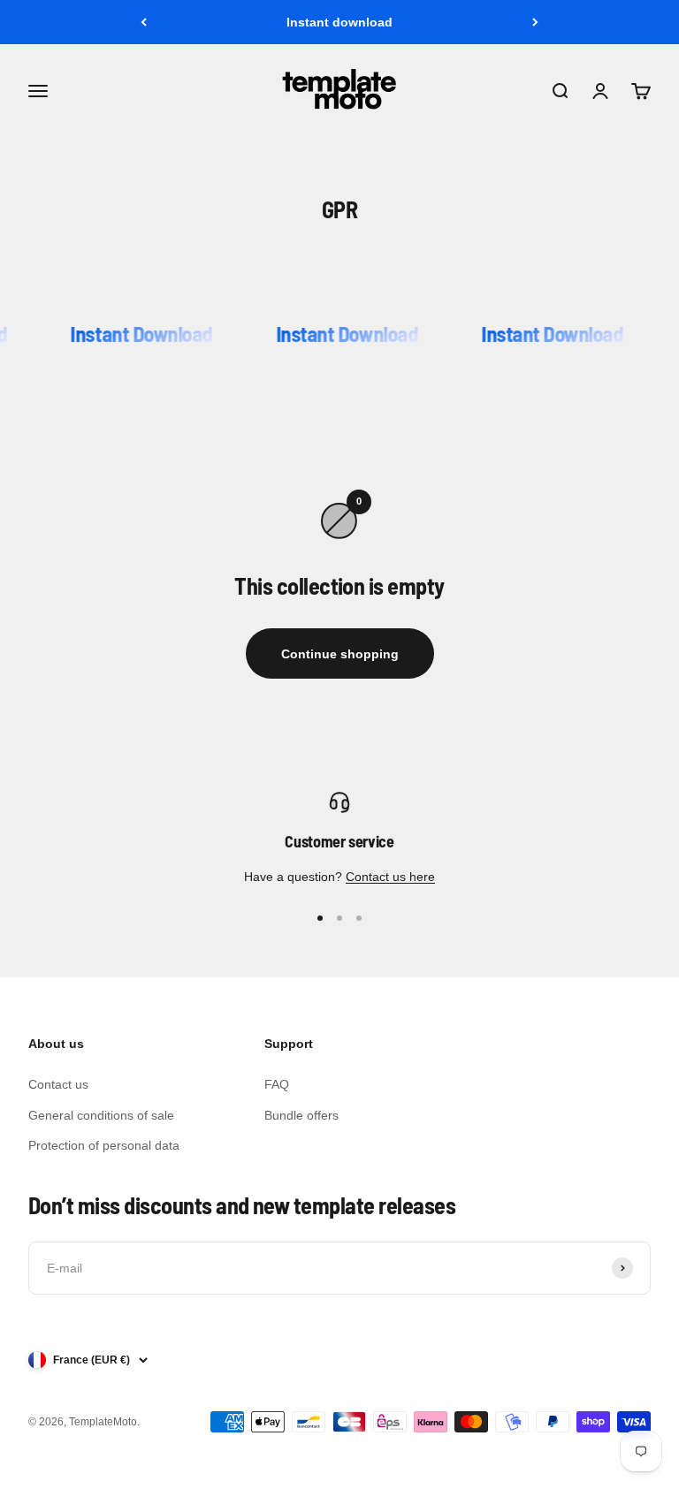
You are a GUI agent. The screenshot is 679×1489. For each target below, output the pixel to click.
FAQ (276, 1084)
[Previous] (144, 22)
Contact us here (390, 877)
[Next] (535, 22)
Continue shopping (340, 654)
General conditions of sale (101, 1115)
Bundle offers (301, 1115)
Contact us (58, 1084)
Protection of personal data (103, 1145)
